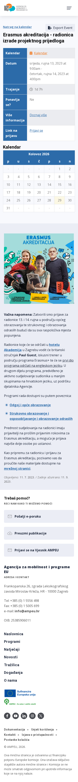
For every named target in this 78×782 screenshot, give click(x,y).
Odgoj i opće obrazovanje (30, 405)
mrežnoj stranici (17, 468)
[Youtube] (15, 716)
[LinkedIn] (24, 716)
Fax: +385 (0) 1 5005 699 (21, 606)
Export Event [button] (62, 28)
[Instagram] (32, 716)
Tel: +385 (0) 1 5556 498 (21, 600)
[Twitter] (41, 716)
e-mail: (22, 611)
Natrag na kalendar (17, 27)
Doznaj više (38, 115)
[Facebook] (7, 716)
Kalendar (40, 53)
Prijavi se (36, 130)
